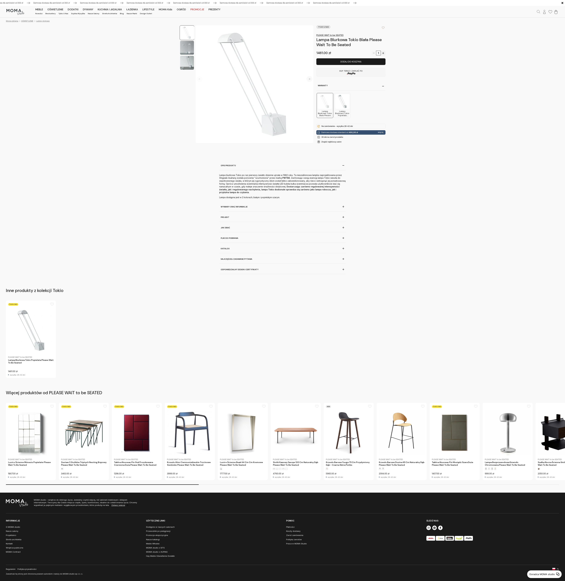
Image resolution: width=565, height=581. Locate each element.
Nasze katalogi (153, 539)
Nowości (39, 13)
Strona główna (12, 21)
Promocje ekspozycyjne (157, 535)
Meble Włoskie (152, 543)
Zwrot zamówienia (294, 535)
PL (558, 569)
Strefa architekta (109, 13)
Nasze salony (93, 13)
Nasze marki (132, 13)
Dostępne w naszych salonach (160, 527)
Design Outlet (146, 13)
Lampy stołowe (43, 21)
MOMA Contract (13, 552)
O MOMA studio (13, 527)
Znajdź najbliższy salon (331, 142)
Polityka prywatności (27, 569)
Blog (122, 13)
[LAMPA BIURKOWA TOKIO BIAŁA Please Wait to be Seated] (254, 84)
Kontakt (9, 543)
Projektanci (11, 535)
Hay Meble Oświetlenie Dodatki (160, 556)
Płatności (290, 527)
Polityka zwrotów (294, 539)
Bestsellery (50, 13)
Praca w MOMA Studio (296, 543)
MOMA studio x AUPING (157, 552)
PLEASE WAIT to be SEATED (330, 35)
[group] (31, 339)
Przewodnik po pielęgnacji (158, 531)
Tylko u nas (63, 13)
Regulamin (10, 569)
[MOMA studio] (15, 12)
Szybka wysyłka (78, 13)
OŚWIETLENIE (27, 21)
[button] (309, 79)
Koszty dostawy (293, 531)
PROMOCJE (197, 9)
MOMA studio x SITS (155, 548)
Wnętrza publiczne (14, 548)
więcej (380, 132)
